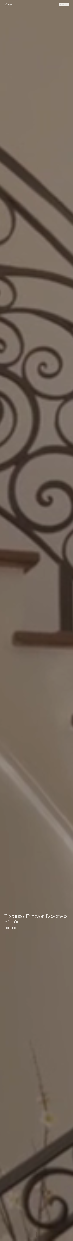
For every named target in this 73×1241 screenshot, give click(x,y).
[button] (64, 4)
